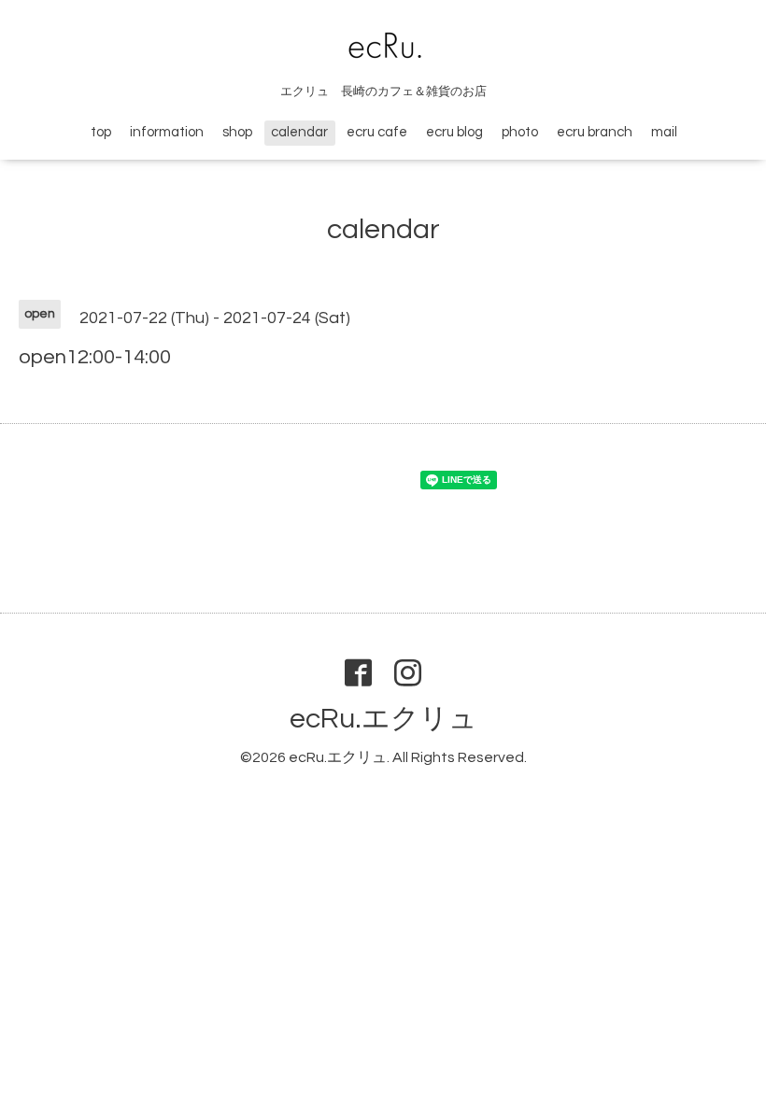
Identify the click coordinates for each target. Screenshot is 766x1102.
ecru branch (594, 132)
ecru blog (454, 132)
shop (237, 132)
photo (520, 132)
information (167, 132)
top (101, 132)
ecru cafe (377, 132)
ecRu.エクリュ (383, 718)
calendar (299, 132)
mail (664, 132)
